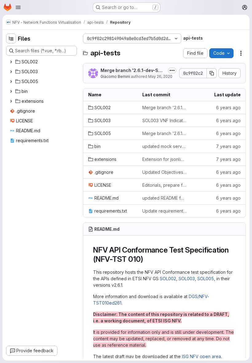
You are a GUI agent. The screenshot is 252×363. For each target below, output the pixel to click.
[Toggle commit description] (172, 70)
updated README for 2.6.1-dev (164, 198)
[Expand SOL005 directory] (11, 81)
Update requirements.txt (164, 210)
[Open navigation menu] (18, 7)
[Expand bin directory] (11, 91)
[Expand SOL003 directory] (11, 71)
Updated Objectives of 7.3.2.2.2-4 (164, 172)
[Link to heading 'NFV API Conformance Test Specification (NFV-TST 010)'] (147, 259)
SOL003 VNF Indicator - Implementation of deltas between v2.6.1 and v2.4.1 (164, 120)
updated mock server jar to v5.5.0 (164, 146)
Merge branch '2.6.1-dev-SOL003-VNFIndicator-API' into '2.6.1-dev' (132, 71)
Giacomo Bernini (115, 76)
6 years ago (228, 107)
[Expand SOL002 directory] (11, 62)
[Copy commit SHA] (212, 73)
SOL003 (187, 278)
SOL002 (168, 278)
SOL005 (205, 278)
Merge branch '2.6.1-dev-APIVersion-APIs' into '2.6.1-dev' (164, 107)
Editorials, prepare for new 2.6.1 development (164, 185)
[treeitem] (42, 62)
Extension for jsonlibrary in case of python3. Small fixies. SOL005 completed (164, 159)
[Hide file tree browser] (11, 38)
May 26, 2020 (160, 76)
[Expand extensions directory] (11, 101)
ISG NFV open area (201, 356)
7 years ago (228, 146)
